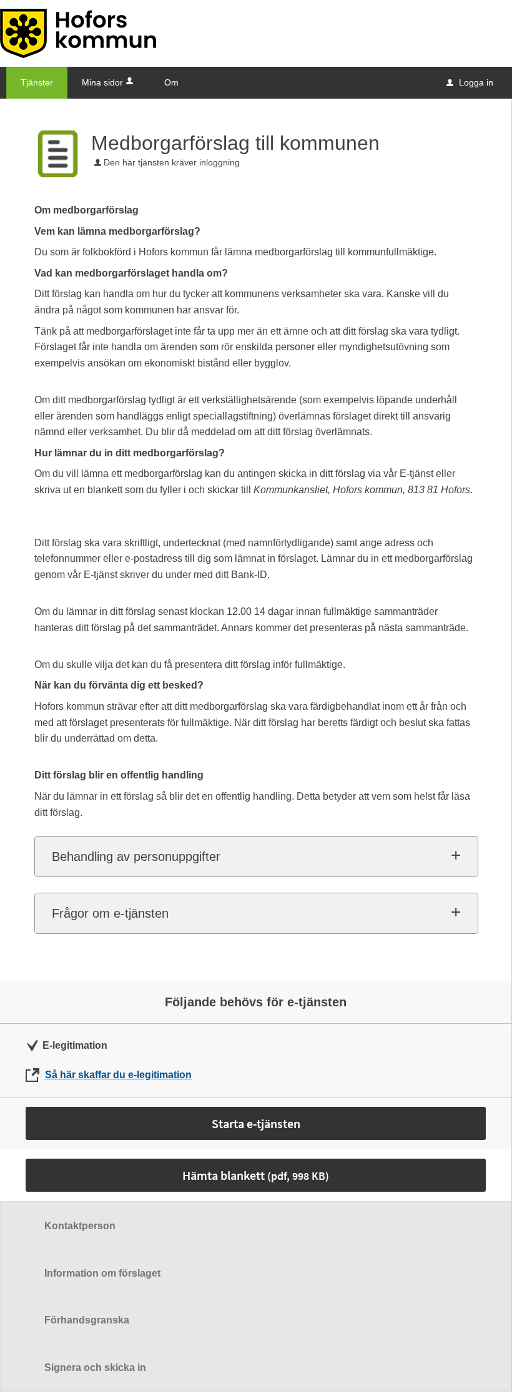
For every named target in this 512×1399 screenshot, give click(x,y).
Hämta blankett (255, 1175)
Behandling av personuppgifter (136, 856)
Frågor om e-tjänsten (110, 913)
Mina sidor (102, 82)
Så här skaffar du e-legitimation (118, 1074)
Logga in (469, 82)
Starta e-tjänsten (256, 1123)
